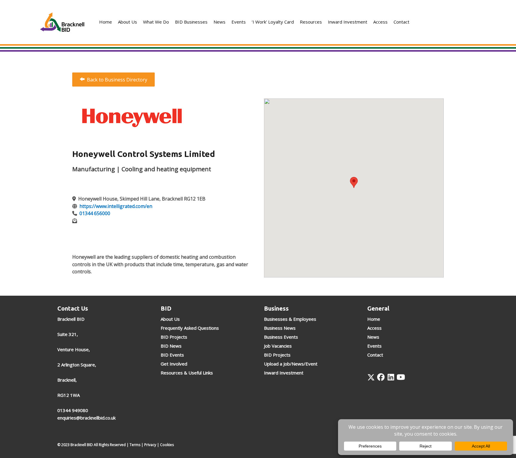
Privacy (150, 444)
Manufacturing (93, 169)
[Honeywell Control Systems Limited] (132, 117)
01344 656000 (94, 213)
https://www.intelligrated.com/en (115, 206)
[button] (371, 377)
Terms (135, 444)
